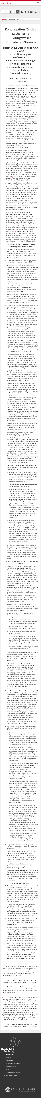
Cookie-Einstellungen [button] (13, 1073)
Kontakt (8, 1058)
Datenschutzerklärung (13, 1063)
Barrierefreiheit (11, 1067)
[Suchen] (18, 12)
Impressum (9, 1061)
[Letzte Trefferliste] (14, 12)
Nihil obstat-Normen (11, 19)
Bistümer (11, 1054)
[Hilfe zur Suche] (10, 12)
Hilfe (7, 1069)
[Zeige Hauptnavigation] (38, 3)
